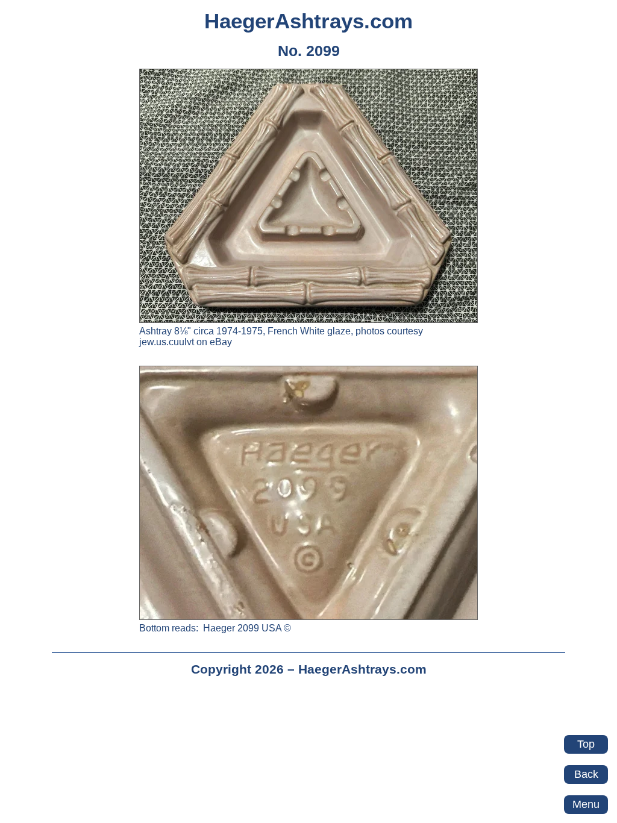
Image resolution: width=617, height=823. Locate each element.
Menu (586, 804)
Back (586, 774)
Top (586, 744)
